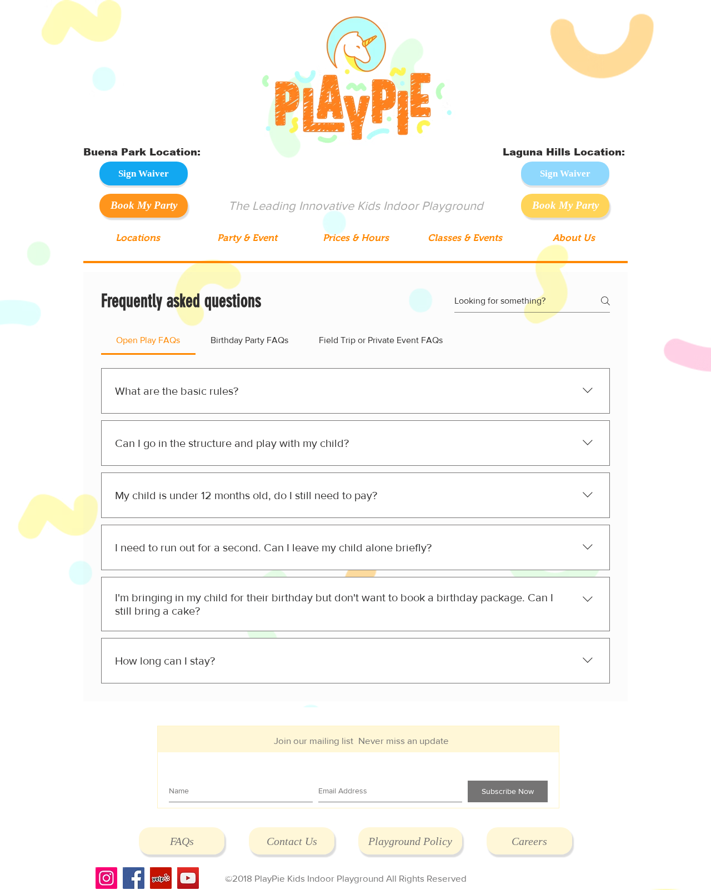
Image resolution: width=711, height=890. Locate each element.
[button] (137, 238)
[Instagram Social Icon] (106, 878)
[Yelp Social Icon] (161, 878)
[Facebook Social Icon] (133, 878)
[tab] (148, 340)
